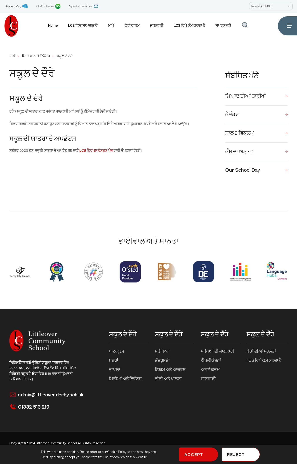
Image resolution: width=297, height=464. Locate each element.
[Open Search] (244, 25)
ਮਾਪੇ (111, 25)
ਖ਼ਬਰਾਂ (113, 360)
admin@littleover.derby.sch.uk (50, 395)
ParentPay (13, 6)
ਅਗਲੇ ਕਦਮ (210, 369)
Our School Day (242, 170)
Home (53, 25)
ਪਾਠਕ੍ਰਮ (116, 351)
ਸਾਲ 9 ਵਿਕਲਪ (239, 133)
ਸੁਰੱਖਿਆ (162, 351)
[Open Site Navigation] (287, 25)
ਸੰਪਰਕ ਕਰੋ (223, 25)
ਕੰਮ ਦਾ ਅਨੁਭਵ (239, 152)
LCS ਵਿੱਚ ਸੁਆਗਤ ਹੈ (82, 25)
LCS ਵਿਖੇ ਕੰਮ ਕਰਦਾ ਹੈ (189, 25)
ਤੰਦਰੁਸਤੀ (162, 360)
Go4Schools (45, 6)
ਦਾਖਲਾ (114, 369)
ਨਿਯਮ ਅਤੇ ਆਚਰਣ (170, 369)
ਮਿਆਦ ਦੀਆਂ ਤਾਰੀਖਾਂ (245, 96)
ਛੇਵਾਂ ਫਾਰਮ (132, 25)
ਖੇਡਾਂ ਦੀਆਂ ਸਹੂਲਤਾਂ (261, 351)
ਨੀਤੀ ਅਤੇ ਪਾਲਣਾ (168, 378)
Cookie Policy (117, 452)
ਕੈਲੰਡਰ (232, 115)
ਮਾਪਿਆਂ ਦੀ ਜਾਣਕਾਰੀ (217, 351)
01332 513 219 (33, 407)
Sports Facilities (80, 6)
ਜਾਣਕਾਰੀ (156, 25)
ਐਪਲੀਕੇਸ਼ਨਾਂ (211, 360)
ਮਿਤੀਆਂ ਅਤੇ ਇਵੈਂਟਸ (36, 56)
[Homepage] (9, 26)
